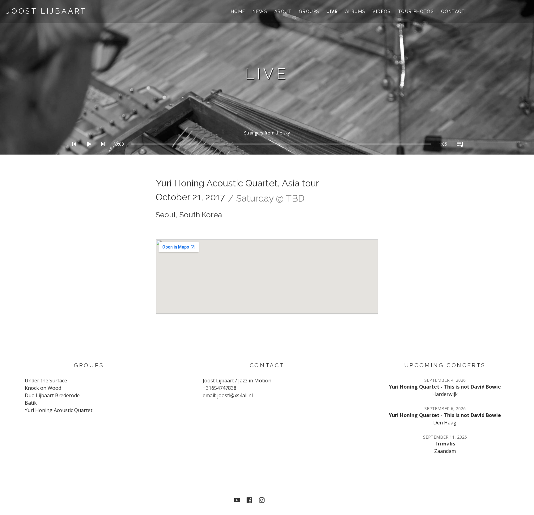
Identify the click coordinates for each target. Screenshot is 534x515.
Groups (309, 11)
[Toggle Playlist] (458, 152)
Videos (381, 11)
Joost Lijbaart (46, 10)
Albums (355, 11)
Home (238, 11)
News (259, 11)
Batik (31, 402)
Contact (453, 11)
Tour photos (416, 11)
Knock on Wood (43, 388)
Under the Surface (46, 380)
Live (332, 11)
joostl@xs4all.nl (235, 395)
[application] (267, 139)
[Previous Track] (72, 152)
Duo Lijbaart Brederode (52, 395)
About (282, 11)
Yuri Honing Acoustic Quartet (58, 410)
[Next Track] (101, 152)
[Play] (87, 152)
